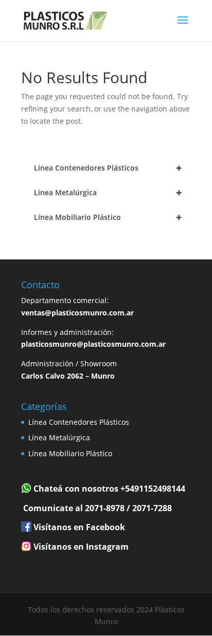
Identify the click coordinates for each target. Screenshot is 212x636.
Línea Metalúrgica (108, 192)
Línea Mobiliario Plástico (108, 217)
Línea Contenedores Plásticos (108, 168)
